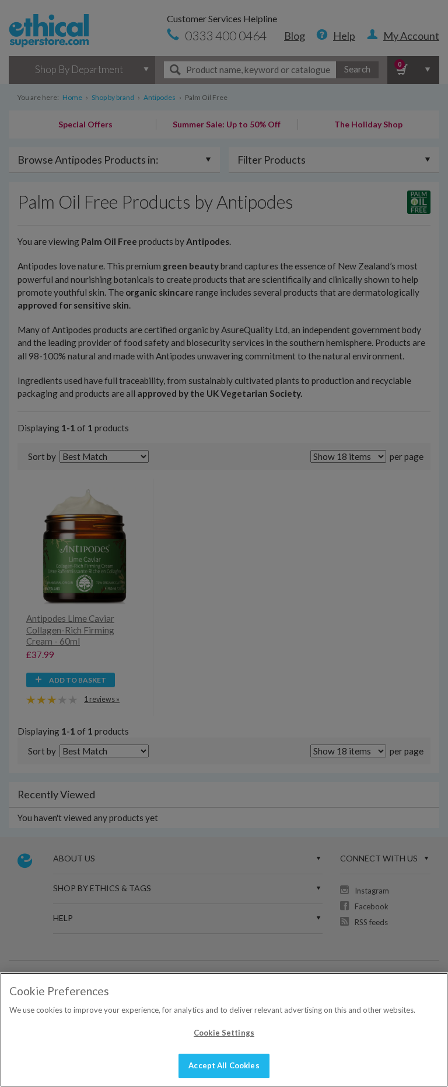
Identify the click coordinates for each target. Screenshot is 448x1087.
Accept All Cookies (223, 1065)
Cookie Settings (224, 1032)
